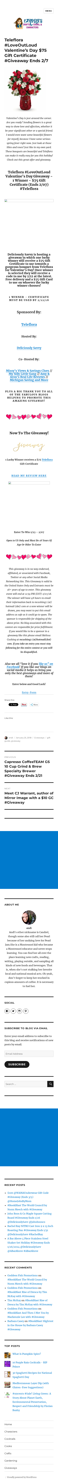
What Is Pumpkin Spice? (26, 1353)
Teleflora (29, 324)
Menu (48, 11)
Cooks (8, 1446)
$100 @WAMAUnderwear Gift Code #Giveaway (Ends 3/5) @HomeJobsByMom (28, 1197)
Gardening (10, 1460)
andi (11, 737)
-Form (32, 692)
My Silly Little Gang (22, 374)
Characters (10, 1431)
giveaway (15, 741)
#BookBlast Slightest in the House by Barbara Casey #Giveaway (30, 1325)
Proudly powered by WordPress (22, 1477)
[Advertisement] (29, 860)
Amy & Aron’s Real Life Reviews (30, 375)
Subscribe (17, 1064)
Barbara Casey (15, 1321)
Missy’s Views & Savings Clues (27, 370)
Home (8, 1424)
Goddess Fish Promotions (22, 1275)
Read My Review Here (29, 475)
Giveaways (39, 737)
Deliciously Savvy (29, 348)
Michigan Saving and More (29, 380)
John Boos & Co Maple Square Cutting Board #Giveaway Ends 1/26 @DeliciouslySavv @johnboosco (29, 1217)
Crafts (7, 1453)
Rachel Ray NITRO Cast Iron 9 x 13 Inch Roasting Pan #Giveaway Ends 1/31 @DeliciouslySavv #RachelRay (30, 1230)
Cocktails (9, 1438)
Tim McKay (14, 1300)
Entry (25, 692)
